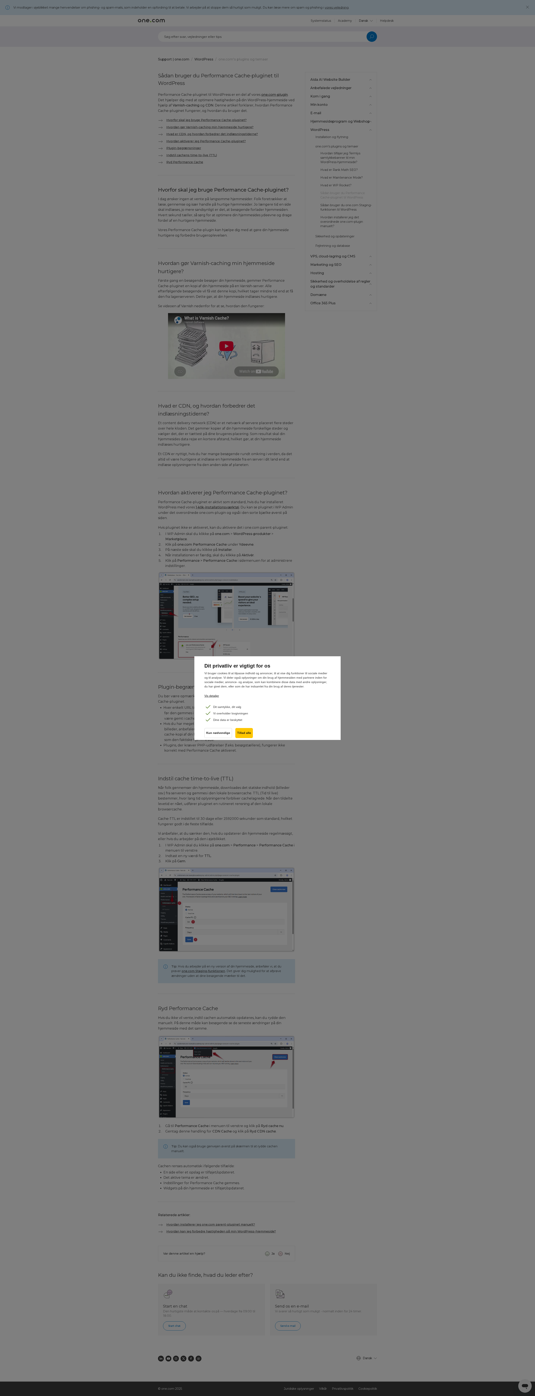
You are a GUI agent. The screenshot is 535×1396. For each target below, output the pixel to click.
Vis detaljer (211, 695)
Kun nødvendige (218, 732)
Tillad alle (244, 732)
